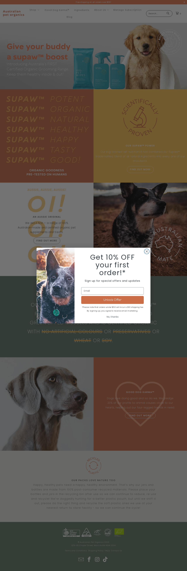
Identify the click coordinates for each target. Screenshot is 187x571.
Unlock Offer (112, 300)
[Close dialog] (146, 251)
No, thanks (112, 316)
